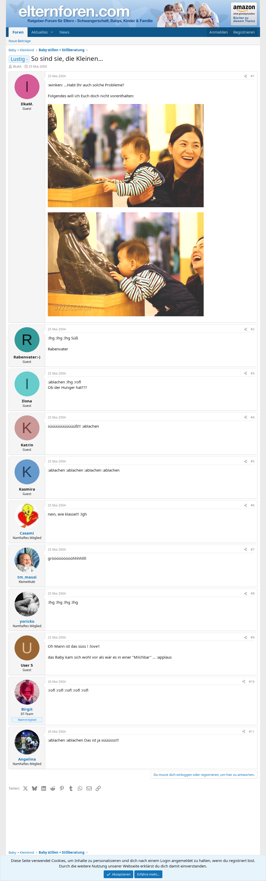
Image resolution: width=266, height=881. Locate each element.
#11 (252, 731)
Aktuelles (39, 32)
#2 (253, 329)
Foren (18, 32)
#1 (253, 76)
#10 (252, 681)
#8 (253, 593)
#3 (253, 373)
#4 (253, 417)
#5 (253, 461)
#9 (253, 637)
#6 (253, 505)
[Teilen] (245, 76)
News (64, 32)
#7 (253, 549)
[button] (52, 32)
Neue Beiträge (20, 40)
